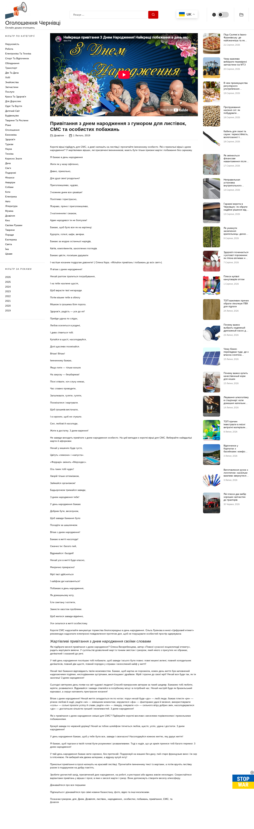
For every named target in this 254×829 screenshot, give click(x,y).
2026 (8, 277)
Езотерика (11, 239)
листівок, (101, 799)
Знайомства (12, 82)
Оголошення (12, 129)
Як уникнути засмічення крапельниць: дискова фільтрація (236, 232)
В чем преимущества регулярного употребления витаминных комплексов (236, 89)
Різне (8, 125)
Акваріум (10, 182)
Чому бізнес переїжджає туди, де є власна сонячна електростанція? (236, 353)
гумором (66, 799)
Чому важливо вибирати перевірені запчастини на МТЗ (235, 61)
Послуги (9, 91)
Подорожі (10, 172)
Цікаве (8, 253)
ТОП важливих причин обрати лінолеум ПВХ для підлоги (236, 303)
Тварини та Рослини (16, 120)
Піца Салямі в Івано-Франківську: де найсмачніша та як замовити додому (235, 39)
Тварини (10, 230)
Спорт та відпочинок (17, 58)
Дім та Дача (12, 72)
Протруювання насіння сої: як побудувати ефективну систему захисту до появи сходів (235, 114)
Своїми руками (13, 225)
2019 (8, 310)
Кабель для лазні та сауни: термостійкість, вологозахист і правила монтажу (236, 135)
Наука (8, 148)
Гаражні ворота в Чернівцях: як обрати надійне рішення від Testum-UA (235, 208)
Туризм (9, 144)
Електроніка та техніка (18, 53)
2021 (8, 300)
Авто (7, 201)
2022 (8, 296)
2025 (8, 281)
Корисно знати (13, 158)
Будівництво (12, 115)
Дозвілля (10, 215)
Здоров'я (10, 139)
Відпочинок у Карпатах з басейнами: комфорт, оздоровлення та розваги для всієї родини (236, 452)
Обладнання (12, 63)
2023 (8, 291)
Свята (8, 244)
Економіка (11, 134)
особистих (129, 799)
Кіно (7, 220)
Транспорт (11, 67)
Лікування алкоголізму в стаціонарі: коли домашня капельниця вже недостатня (236, 401)
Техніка (9, 153)
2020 (8, 305)
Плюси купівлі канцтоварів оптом (234, 278)
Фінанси (9, 177)
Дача (8, 163)
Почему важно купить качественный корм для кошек (236, 376)
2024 (8, 286)
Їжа (7, 249)
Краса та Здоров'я (15, 96)
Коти (7, 191)
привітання (155, 799)
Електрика (11, 196)
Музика (9, 210)
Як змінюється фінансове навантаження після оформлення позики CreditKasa (235, 161)
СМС (166, 799)
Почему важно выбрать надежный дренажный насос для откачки (236, 329)
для (74, 799)
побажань (142, 799)
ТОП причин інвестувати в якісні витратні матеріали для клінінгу (234, 425)
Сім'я (8, 168)
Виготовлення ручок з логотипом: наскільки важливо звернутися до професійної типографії (236, 475)
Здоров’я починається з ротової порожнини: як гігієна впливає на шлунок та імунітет (236, 256)
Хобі (7, 77)
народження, (115, 799)
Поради (9, 234)
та (171, 799)
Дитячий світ (12, 110)
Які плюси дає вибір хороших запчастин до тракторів (235, 497)
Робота (9, 48)
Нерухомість (12, 44)
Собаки (9, 187)
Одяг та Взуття (13, 106)
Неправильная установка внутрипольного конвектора (233, 184)
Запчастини (11, 87)
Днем (81, 799)
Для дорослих (13, 101)
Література (11, 206)
